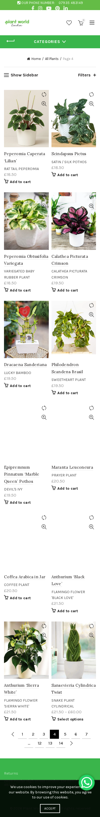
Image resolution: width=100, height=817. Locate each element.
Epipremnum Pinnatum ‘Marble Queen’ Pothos (21, 474)
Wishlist (69, 23)
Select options (70, 719)
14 (61, 743)
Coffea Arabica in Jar (24, 576)
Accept (50, 808)
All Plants (52, 59)
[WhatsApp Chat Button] (87, 782)
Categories (47, 41)
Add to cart (20, 182)
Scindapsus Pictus (68, 153)
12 (40, 743)
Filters (84, 74)
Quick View (44, 103)
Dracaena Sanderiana (25, 364)
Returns (11, 773)
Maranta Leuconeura (72, 467)
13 (50, 743)
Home (36, 59)
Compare (44, 94)
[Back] (10, 41)
